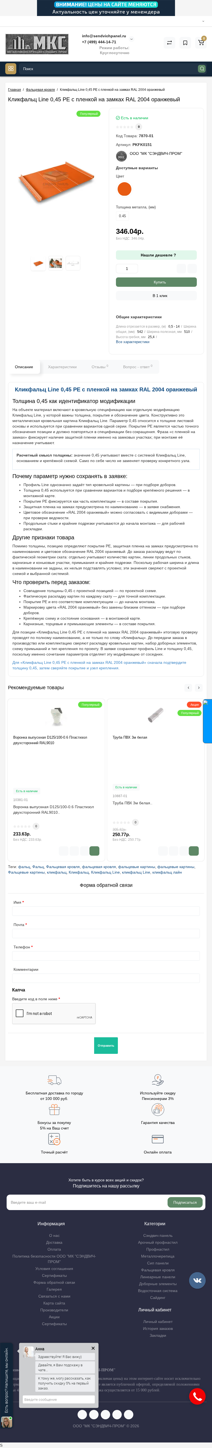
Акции (54, 1317)
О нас (54, 1235)
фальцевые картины (136, 866)
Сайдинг (157, 1297)
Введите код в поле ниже (34, 999)
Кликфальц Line (105, 872)
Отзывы (100, 366)
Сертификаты (54, 1275)
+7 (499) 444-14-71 (98, 42)
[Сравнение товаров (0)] (169, 43)
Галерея (54, 1289)
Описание (24, 367)
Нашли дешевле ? (158, 255)
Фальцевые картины (26, 872)
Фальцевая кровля (63, 866)
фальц (24, 866)
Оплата (54, 1249)
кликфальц (57, 872)
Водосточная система (157, 1290)
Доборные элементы (158, 1284)
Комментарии (26, 969)
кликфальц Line (136, 872)
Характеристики (62, 367)
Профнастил (157, 1249)
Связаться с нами (54, 1296)
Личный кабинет (158, 1321)
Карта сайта (54, 1303)
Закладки (158, 1335)
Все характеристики (132, 342)
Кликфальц (79, 872)
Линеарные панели (157, 1277)
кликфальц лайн (167, 872)
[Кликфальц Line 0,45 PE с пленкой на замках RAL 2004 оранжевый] (55, 179)
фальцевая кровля (99, 866)
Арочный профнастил (157, 1242)
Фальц (38, 866)
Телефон (22, 947)
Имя (17, 902)
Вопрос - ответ (137, 366)
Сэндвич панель (158, 1235)
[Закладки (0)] (185, 43)
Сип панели (158, 1263)
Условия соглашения (54, 1268)
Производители (54, 1310)
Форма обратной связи (54, 1282)
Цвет (120, 176)
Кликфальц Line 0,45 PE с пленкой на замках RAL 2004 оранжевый (106, 389)
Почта (19, 924)
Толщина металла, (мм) (136, 207)
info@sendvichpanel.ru (103, 36)
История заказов (158, 1328)
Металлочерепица (157, 1256)
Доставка (54, 1242)
